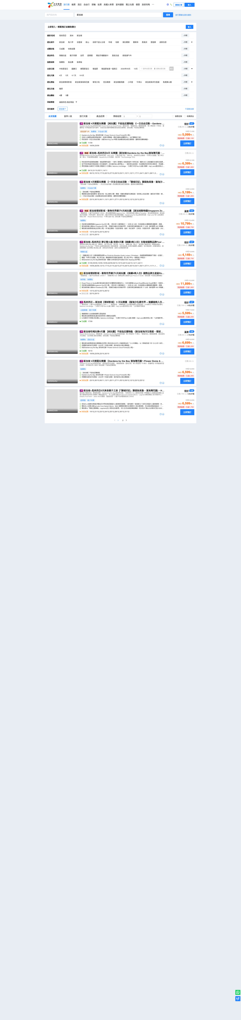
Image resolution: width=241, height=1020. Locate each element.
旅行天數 (84, 116)
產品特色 (50, 55)
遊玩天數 (50, 75)
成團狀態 (50, 48)
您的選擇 (50, 109)
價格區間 (117, 116)
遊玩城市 (50, 42)
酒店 (80, 5)
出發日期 (50, 68)
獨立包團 (130, 5)
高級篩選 (50, 102)
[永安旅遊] (54, 5)
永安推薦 (52, 116)
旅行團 (67, 5)
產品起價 (100, 116)
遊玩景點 (50, 82)
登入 (189, 5)
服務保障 (50, 62)
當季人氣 (68, 116)
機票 (74, 5)
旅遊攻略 (146, 5)
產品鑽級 (50, 95)
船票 (100, 5)
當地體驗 (120, 5)
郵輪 (94, 5)
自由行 (87, 5)
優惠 (138, 5)
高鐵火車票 (109, 5)
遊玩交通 (50, 88)
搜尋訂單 (178, 5)
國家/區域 (51, 35)
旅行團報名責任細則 (183, 15)
